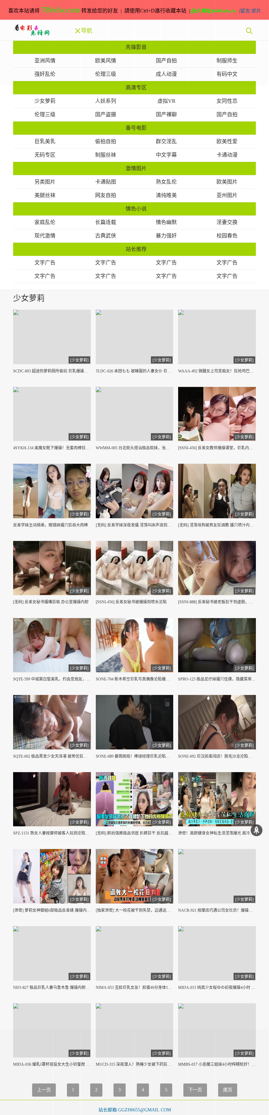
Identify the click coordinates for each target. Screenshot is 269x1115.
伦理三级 (44, 114)
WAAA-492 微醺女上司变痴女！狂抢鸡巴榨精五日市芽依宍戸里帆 (217, 371)
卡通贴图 (105, 182)
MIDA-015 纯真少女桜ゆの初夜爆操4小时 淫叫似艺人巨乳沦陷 (217, 987)
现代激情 (44, 235)
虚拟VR (166, 101)
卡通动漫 (227, 155)
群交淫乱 (166, 141)
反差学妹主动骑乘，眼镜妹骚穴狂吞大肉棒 (50, 525)
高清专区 (136, 87)
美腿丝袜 (44, 195)
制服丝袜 (105, 155)
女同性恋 (227, 101)
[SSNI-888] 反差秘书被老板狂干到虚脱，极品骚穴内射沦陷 (217, 602)
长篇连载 (105, 222)
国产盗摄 (105, 114)
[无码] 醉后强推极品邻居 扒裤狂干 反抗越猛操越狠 (135, 833)
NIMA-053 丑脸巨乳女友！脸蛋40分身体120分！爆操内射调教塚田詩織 (135, 987)
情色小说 (136, 209)
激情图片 (136, 168)
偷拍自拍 (105, 141)
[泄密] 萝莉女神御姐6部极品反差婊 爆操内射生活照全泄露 (52, 910)
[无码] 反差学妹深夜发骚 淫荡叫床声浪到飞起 (135, 525)
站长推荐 (136, 249)
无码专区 (44, 155)
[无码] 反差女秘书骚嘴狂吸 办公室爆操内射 (51, 602)
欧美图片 (227, 182)
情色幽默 (166, 222)
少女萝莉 (44, 101)
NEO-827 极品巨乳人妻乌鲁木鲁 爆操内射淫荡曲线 (52, 987)
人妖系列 (105, 101)
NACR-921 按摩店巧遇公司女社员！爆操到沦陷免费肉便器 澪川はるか (217, 910)
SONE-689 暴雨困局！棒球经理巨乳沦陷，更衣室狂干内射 (135, 756)
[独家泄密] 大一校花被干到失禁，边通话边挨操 (135, 910)
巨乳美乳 (44, 141)
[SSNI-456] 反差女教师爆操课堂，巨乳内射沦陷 (217, 448)
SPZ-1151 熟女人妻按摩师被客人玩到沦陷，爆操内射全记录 (52, 833)
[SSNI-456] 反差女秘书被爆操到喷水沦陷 (131, 602)
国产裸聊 (166, 114)
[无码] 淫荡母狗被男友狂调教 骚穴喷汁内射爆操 (217, 525)
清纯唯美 (166, 195)
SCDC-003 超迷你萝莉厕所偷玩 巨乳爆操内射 (52, 371)
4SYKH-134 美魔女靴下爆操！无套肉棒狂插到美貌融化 (52, 448)
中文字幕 (166, 155)
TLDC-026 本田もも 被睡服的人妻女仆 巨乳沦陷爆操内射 (135, 371)
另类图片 (44, 182)
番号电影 (136, 128)
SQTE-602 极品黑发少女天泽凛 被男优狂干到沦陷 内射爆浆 (52, 756)
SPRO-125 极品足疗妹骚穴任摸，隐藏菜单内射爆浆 (217, 679)
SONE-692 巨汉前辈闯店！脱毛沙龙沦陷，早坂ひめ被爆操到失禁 (217, 756)
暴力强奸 (166, 235)
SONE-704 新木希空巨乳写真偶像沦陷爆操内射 (135, 679)
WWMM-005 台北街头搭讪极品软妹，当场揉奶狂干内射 (135, 448)
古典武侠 (105, 235)
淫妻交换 (227, 222)
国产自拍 (227, 114)
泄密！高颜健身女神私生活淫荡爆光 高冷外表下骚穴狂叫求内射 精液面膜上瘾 (217, 833)
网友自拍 (105, 195)
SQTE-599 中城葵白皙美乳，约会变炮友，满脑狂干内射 (52, 679)
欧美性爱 (227, 141)
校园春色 (227, 235)
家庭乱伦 (44, 222)
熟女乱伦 (166, 182)
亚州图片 (227, 195)
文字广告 (44, 262)
